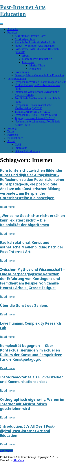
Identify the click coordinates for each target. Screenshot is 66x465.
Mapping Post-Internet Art (37, 58)
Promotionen (22, 72)
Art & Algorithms (25, 39)
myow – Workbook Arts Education (35, 45)
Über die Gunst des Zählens (24, 305)
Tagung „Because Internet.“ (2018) (35, 118)
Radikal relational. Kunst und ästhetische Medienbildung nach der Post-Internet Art (31, 247)
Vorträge (12, 128)
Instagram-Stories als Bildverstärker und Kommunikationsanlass (31, 379)
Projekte (12, 32)
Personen (12, 134)
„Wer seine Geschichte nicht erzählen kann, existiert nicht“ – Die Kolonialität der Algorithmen (32, 220)
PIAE (18, 144)
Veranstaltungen (16, 78)
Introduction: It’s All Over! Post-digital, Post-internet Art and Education (27, 431)
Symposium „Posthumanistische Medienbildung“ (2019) (33, 106)
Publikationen (15, 138)
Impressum (21, 147)
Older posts (6, 450)
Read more (7, 207)
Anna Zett (35, 68)
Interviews (28, 62)
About (25, 55)
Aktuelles (12, 29)
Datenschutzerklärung (27, 151)
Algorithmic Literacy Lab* (30, 35)
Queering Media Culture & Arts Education (39, 75)
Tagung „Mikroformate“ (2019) (33, 111)
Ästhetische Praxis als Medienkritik (35, 42)
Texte (10, 131)
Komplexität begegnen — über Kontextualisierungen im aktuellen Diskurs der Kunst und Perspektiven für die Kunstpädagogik (31, 352)
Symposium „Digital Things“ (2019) (36, 114)
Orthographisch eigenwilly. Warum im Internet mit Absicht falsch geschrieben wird (32, 404)
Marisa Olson (37, 65)
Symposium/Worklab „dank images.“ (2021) (40, 81)
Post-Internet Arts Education (22, 10)
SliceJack (18, 460)
